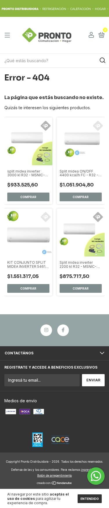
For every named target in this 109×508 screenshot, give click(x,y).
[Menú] (8, 35)
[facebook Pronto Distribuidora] (63, 330)
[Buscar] (102, 60)
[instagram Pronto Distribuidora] (46, 330)
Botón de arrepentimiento (54, 475)
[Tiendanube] (54, 483)
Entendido (90, 498)
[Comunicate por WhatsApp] (96, 476)
